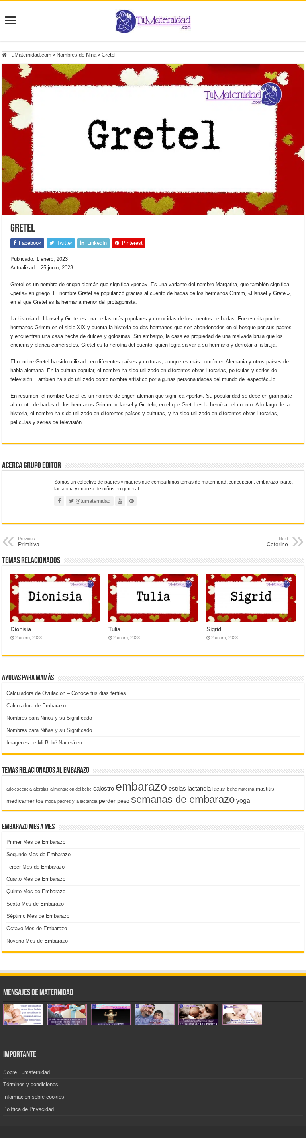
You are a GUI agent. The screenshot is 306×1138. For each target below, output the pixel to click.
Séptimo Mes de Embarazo (37, 916)
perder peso (114, 801)
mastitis (265, 789)
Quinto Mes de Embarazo (35, 891)
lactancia (199, 788)
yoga (243, 800)
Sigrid (213, 629)
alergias (41, 789)
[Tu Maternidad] (153, 19)
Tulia (114, 629)
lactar (218, 789)
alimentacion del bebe (71, 789)
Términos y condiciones (30, 1084)
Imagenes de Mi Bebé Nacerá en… (46, 743)
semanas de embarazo (183, 799)
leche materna (240, 789)
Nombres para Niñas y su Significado (49, 730)
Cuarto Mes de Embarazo (35, 879)
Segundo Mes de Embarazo (38, 854)
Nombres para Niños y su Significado (49, 718)
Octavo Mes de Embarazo (36, 928)
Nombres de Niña (76, 55)
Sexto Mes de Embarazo (35, 904)
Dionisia (20, 629)
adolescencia (19, 789)
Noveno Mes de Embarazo (37, 941)
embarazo (141, 786)
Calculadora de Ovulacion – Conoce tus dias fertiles (66, 693)
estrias (177, 788)
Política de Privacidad (28, 1109)
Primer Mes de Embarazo (35, 842)
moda (50, 801)
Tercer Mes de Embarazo (35, 867)
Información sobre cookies (33, 1097)
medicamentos (24, 801)
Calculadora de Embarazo (36, 706)
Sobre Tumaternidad (26, 1072)
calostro (103, 788)
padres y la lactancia (77, 801)
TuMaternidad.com (29, 55)
